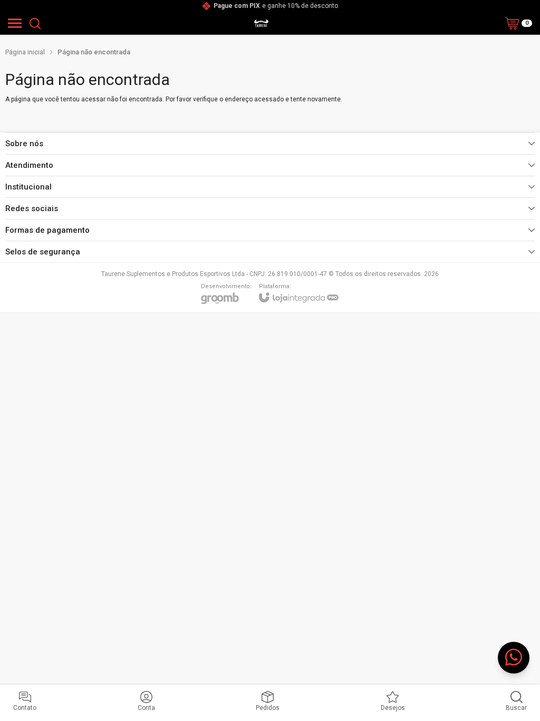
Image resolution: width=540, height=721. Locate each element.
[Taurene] (261, 23)
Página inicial (25, 52)
